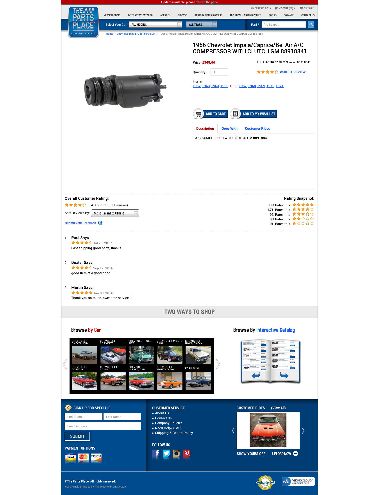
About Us (162, 413)
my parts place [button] (260, 8)
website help (72, 486)
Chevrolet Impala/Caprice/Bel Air (136, 33)
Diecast (182, 15)
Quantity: (199, 72)
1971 (280, 86)
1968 (252, 86)
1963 (206, 86)
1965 (224, 86)
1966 (234, 86)
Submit (77, 436)
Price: (204, 62)
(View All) (278, 407)
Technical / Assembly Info (245, 15)
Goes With (230, 128)
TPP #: (267, 62)
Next (182, 90)
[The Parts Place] (83, 22)
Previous (69, 90)
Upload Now (281, 453)
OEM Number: (295, 62)
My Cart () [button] (285, 8)
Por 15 (273, 15)
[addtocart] (211, 113)
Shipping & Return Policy (174, 432)
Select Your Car (116, 24)
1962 (197, 86)
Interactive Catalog (140, 15)
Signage (289, 15)
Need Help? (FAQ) (168, 428)
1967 (243, 86)
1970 (270, 86)
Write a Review (293, 72)
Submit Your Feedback (80, 223)
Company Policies (168, 423)
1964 (215, 86)
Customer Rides (257, 128)
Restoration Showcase (208, 15)
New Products (112, 15)
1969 (261, 86)
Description (205, 128)
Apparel (165, 15)
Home (109, 33)
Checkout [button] (309, 8)
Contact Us (308, 15)
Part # (255, 24)
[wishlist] (254, 113)
